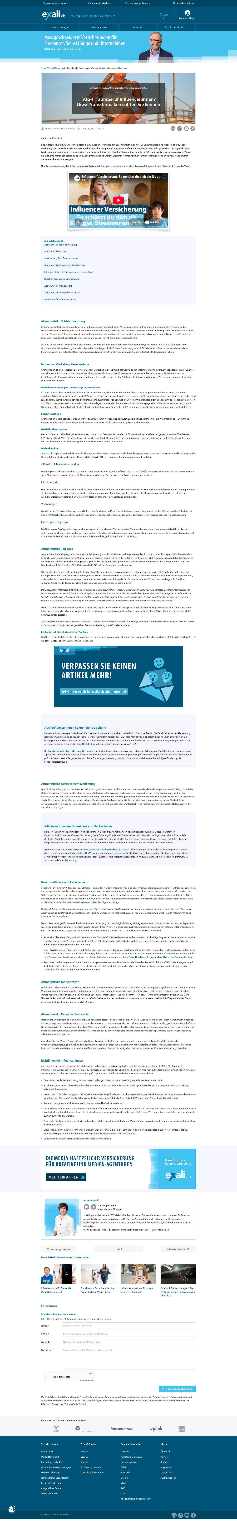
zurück (118, 1249)
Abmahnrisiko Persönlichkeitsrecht (62, 292)
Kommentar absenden (179, 1388)
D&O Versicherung (50, 1472)
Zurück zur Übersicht (51, 137)
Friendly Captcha (86, 1380)
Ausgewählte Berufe (51, 1488)
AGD (123, 1488)
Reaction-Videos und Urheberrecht (61, 278)
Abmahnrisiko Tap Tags (55, 251)
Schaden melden (185, 3)
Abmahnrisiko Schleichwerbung (60, 244)
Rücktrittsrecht (168, 1477)
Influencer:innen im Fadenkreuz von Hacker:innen (69, 272)
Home (43, 68)
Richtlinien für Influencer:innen (60, 299)
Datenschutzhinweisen (152, 1400)
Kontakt (164, 1461)
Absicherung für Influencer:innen (61, 258)
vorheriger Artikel (60, 1249)
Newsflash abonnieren (92, 1472)
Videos (84, 1456)
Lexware (125, 1451)
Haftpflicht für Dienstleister (55, 1477)
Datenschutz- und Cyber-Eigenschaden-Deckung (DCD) (97, 849)
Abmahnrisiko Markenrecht (58, 285)
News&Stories (54, 68)
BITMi (123, 1467)
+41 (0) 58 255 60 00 (57, 3)
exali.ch (53, 15)
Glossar (84, 1461)
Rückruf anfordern (101, 3)
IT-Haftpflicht (47, 1451)
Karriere (165, 1456)
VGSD (123, 1482)
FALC (123, 1493)
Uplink (124, 1477)
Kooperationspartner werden (135, 1498)
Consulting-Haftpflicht (52, 1461)
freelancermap (128, 1461)
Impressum (166, 1467)
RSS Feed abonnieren (91, 1467)
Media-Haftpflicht (50, 1456)
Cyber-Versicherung (51, 1482)
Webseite (46, 1342)
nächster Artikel (176, 1249)
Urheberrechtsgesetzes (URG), (82, 902)
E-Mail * (45, 1333)
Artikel (84, 1451)
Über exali (166, 1451)
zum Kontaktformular (139, 3)
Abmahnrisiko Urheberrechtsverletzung (64, 265)
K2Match (125, 1472)
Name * (45, 1325)
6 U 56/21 (78, 565)
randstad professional (131, 1456)
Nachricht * (46, 1350)
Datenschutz (167, 1472)
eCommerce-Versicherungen (56, 1467)
